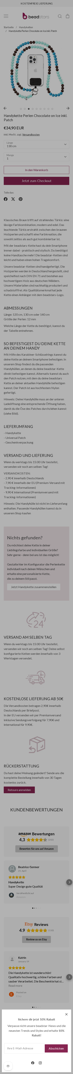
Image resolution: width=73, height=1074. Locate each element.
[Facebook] (32, 1063)
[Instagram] (40, 1063)
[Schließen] (66, 1014)
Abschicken (56, 1048)
